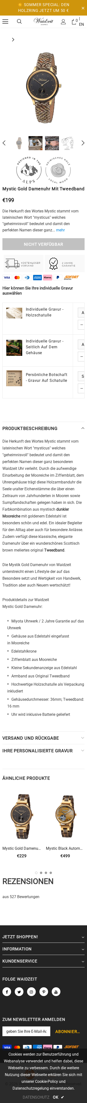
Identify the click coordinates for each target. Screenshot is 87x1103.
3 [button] (46, 873)
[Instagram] (31, 991)
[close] (82, 7)
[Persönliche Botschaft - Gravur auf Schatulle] (14, 378)
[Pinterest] (43, 991)
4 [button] (51, 873)
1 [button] (36, 873)
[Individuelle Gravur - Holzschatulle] (14, 313)
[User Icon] (63, 21)
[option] (43, 87)
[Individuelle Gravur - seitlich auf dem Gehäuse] (14, 348)
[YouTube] (56, 991)
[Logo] (43, 21)
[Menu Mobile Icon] (5, 22)
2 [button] (41, 873)
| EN (81, 21)
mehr (60, 230)
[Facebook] (6, 991)
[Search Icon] (19, 21)
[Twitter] (19, 991)
